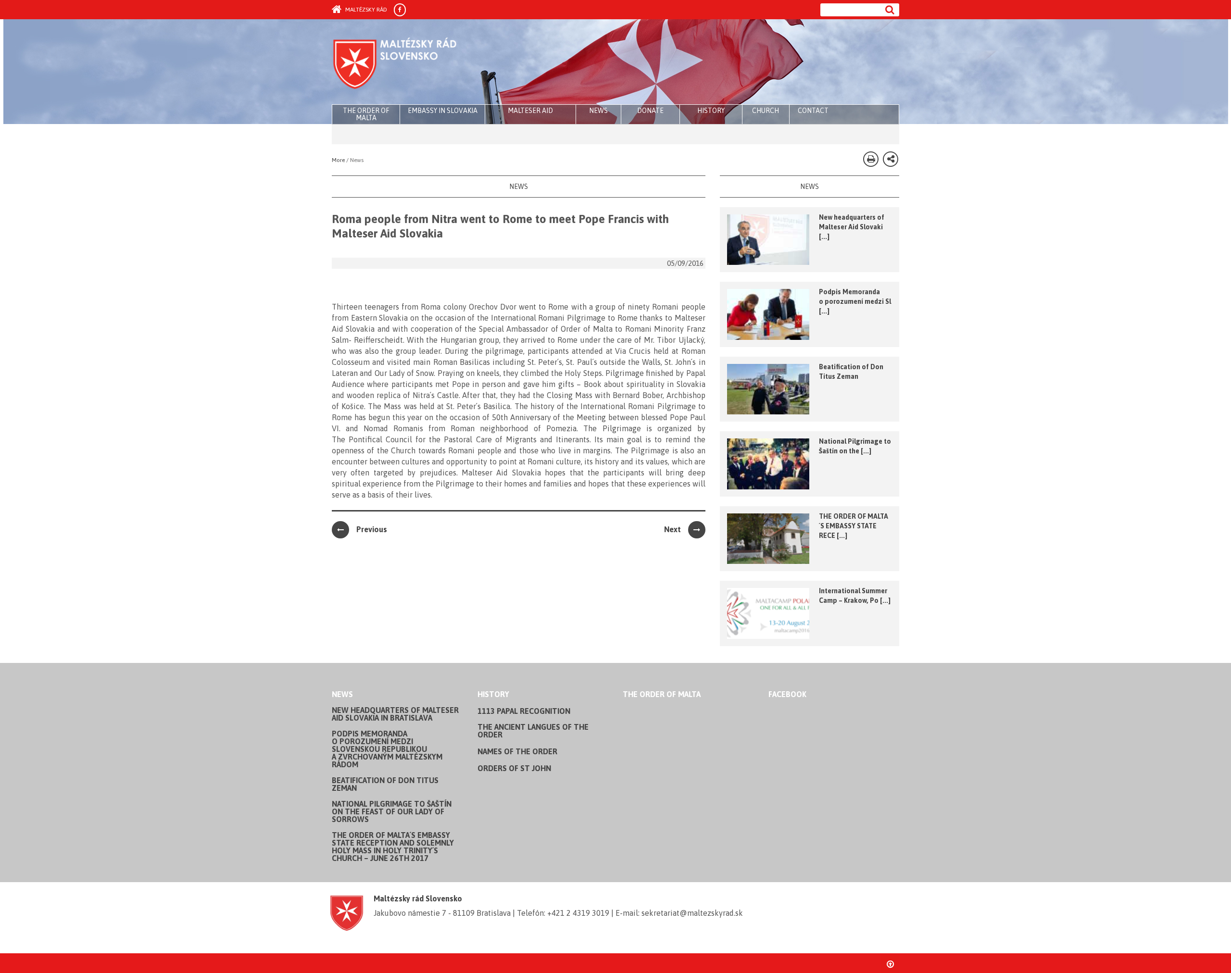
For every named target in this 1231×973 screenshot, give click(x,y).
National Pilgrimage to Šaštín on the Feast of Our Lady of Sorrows (392, 811)
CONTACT (813, 110)
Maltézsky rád (365, 9)
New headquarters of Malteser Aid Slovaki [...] (851, 226)
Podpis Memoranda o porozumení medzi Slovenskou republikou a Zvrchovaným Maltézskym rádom (387, 749)
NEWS (598, 110)
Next (672, 529)
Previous (371, 529)
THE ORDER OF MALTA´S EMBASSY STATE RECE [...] (853, 525)
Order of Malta (421, 62)
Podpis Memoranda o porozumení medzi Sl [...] (855, 301)
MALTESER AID (530, 110)
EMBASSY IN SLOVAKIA (442, 110)
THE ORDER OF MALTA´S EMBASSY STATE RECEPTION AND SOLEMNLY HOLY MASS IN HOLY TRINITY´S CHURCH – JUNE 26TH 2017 (393, 846)
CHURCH (765, 110)
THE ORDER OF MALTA (366, 114)
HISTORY (711, 110)
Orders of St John (514, 768)
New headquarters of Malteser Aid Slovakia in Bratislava (395, 714)
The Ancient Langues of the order (533, 730)
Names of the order (517, 751)
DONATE (650, 110)
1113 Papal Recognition (523, 711)
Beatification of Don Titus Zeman (385, 784)
